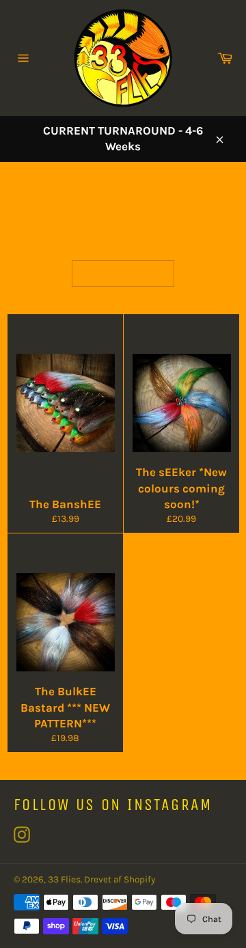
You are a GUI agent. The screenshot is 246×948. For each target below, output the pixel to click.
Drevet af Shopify (119, 879)
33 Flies (64, 879)
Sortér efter (123, 245)
